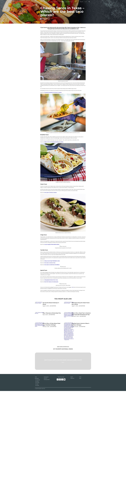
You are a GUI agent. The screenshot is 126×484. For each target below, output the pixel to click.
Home (41, 1)
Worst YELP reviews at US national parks (51, 281)
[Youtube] (64, 379)
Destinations (69, 1)
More (76, 1)
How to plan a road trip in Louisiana (50, 192)
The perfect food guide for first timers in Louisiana (53, 92)
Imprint (81, 1)
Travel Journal (54, 1)
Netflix (73, 287)
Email (80, 378)
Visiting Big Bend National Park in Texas (51, 279)
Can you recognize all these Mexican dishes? (51, 244)
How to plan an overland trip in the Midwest (51, 264)
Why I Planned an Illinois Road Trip (52, 313)
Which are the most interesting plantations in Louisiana (53, 141)
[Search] (89, 2)
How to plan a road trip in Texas (49, 262)
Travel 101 (46, 1)
